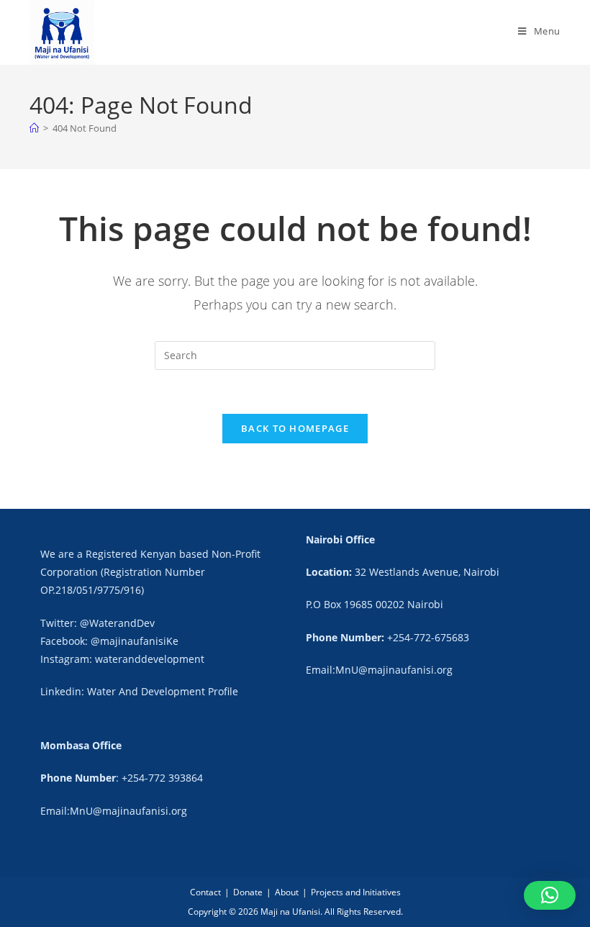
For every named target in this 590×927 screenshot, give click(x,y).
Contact (205, 892)
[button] (550, 895)
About (287, 892)
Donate (248, 892)
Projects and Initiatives (356, 892)
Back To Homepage (295, 428)
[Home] (34, 128)
